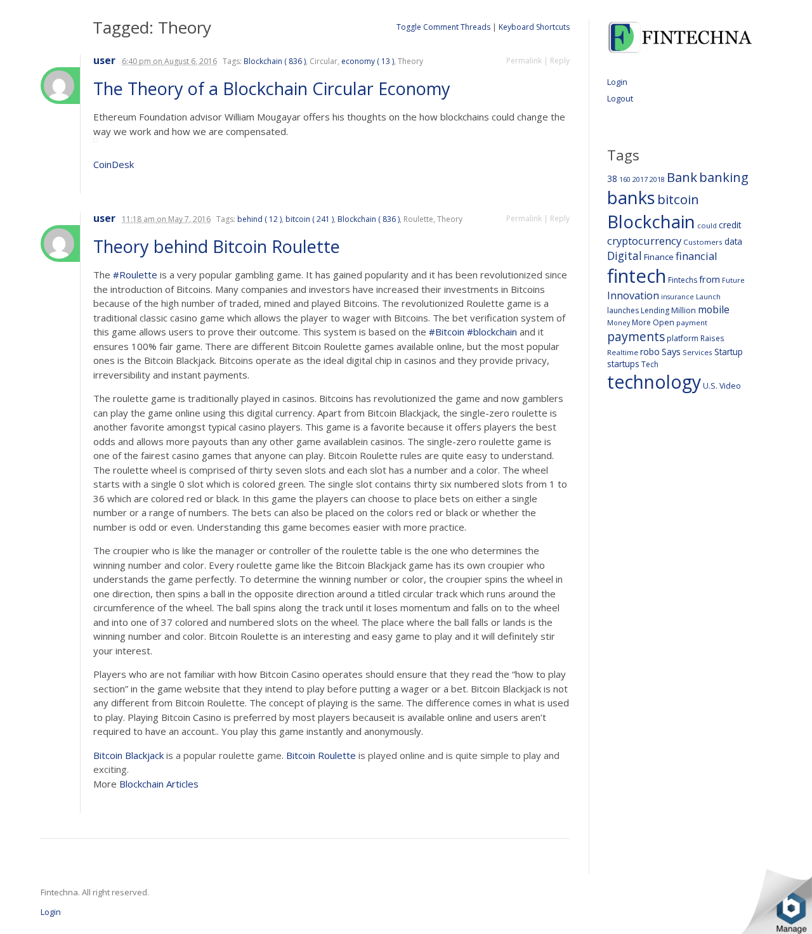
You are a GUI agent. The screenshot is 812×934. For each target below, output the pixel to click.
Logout (620, 98)
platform (682, 338)
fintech (636, 276)
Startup (728, 352)
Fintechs (682, 280)
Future (733, 280)
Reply (560, 60)
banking (724, 177)
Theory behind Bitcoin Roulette (218, 246)
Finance (659, 257)
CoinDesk (113, 164)
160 (625, 179)
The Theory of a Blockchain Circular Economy (274, 88)
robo (650, 352)
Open (663, 322)
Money (618, 322)
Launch (708, 296)
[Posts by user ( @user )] (60, 85)
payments (636, 336)
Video (730, 385)
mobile (714, 309)
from (709, 279)
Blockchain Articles (159, 783)
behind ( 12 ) (259, 219)
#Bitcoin (446, 331)
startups (623, 364)
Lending (655, 310)
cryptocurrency (644, 240)
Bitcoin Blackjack (128, 755)
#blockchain (492, 331)
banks (631, 197)
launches (623, 310)
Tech (649, 364)
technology (654, 382)
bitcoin (678, 199)
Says (671, 351)
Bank (682, 177)
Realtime (622, 352)
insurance (677, 296)
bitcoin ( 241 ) (309, 219)
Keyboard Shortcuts (534, 27)
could (707, 225)
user (104, 61)
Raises (712, 338)
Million (683, 310)
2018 (657, 179)
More (641, 322)
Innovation (633, 295)
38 (612, 178)
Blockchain (651, 221)
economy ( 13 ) (367, 61)
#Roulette (135, 274)
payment (691, 322)
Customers (703, 242)
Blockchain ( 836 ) (275, 61)
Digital (624, 255)
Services (697, 352)
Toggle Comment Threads (443, 27)
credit (730, 225)
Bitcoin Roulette (321, 755)
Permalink (524, 60)
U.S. (710, 385)
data (733, 241)
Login (617, 82)
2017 (640, 179)
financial (696, 256)
